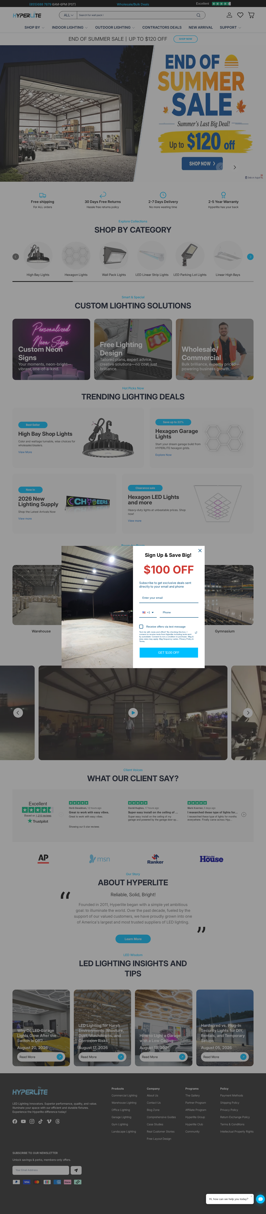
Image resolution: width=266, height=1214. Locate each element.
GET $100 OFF (168, 652)
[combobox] (148, 613)
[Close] (200, 550)
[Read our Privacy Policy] (196, 632)
